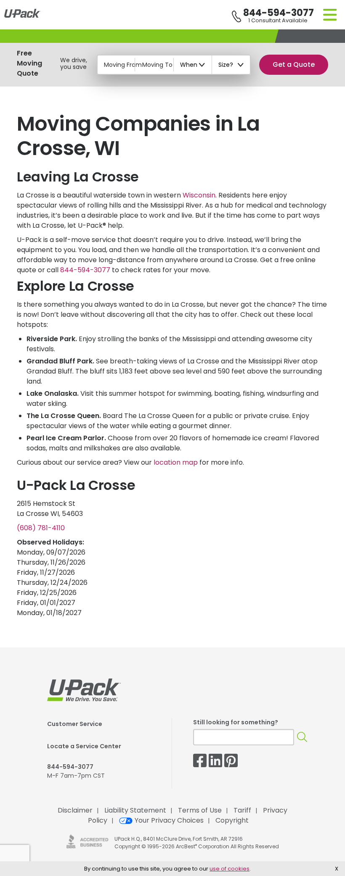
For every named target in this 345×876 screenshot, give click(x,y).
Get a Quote (294, 64)
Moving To (157, 65)
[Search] (302, 737)
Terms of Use (200, 810)
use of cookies (229, 869)
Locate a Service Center (84, 746)
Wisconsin (199, 195)
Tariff (242, 810)
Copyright (232, 820)
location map (176, 462)
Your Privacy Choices (169, 820)
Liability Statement (135, 810)
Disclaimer (75, 810)
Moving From (123, 65)
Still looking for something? (235, 722)
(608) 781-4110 (41, 528)
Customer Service (74, 724)
